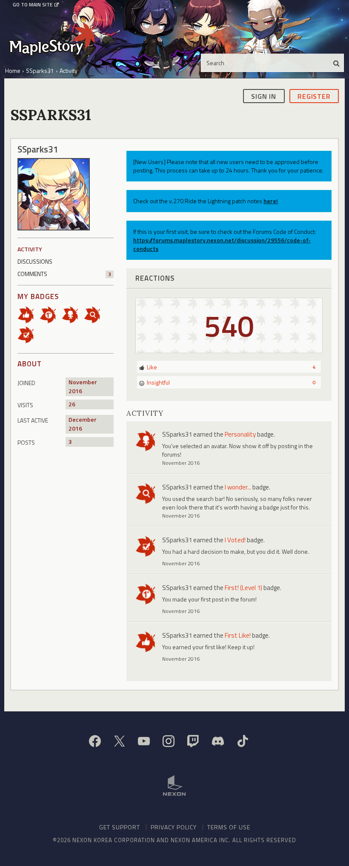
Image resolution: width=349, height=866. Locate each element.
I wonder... (238, 487)
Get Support (119, 827)
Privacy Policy (174, 827)
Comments (64, 273)
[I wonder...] (95, 314)
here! (270, 200)
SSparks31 (177, 434)
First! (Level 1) (243, 588)
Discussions (34, 261)
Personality (240, 434)
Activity (29, 249)
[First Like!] (28, 314)
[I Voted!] (28, 334)
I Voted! (235, 540)
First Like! (238, 635)
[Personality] (73, 314)
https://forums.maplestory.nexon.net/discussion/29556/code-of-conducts (222, 244)
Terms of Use (228, 827)
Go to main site (32, 5)
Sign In (263, 96)
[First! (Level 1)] (51, 314)
